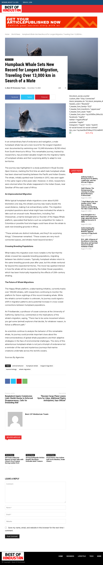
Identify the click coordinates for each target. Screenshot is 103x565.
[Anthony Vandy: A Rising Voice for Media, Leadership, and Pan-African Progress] (74, 179)
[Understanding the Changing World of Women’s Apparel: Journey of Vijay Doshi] (74, 230)
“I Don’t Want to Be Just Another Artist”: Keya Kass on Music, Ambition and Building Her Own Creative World (89, 205)
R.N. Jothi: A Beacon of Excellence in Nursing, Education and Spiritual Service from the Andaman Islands (89, 242)
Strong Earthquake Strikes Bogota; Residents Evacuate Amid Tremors (35, 459)
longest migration (46, 366)
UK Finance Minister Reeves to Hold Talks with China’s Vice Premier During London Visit (14, 460)
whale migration (25, 369)
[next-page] (10, 468)
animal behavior (18, 366)
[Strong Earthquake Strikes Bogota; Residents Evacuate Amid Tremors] (35, 449)
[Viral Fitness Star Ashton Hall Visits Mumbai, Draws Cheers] (56, 449)
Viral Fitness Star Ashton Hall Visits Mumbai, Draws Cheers (55, 459)
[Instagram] (95, 8)
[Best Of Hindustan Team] (15, 419)
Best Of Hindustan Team (16, 88)
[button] (99, 2)
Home (7, 34)
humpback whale (32, 366)
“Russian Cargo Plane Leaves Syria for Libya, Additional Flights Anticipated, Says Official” (51, 398)
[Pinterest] (19, 381)
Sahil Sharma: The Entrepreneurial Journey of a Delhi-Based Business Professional (88, 191)
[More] (53, 97)
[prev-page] (6, 468)
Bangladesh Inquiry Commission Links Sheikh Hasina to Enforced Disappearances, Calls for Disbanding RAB (19, 399)
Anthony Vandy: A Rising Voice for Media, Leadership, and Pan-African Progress (89, 179)
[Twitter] (99, 8)
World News (15, 34)
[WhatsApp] (24, 381)
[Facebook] (92, 8)
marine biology (11, 369)
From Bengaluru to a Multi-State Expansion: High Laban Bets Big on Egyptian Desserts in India (89, 218)
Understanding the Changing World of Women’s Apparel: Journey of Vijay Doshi (89, 230)
